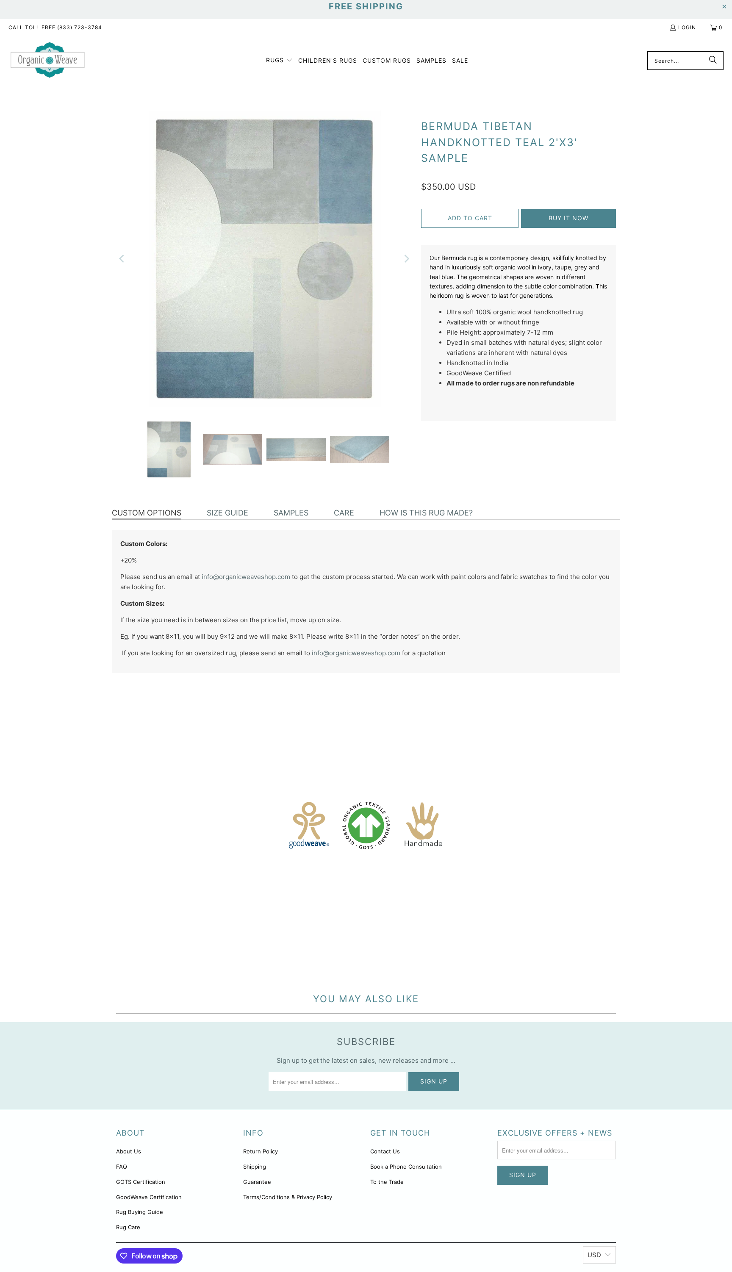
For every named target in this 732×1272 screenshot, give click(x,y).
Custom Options (146, 512)
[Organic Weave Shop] (47, 60)
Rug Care (128, 1227)
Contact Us (385, 1151)
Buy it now (568, 218)
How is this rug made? (426, 512)
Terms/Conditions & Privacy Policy (287, 1197)
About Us (128, 1151)
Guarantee (257, 1181)
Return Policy (260, 1151)
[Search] (713, 60)
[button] (279, 60)
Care (344, 512)
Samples (291, 512)
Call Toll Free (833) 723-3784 (55, 27)
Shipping (254, 1166)
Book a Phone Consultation (406, 1166)
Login (687, 27)
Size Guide (227, 512)
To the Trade (387, 1181)
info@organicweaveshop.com (246, 577)
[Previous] (122, 259)
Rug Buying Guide (139, 1211)
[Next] (406, 259)
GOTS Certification (140, 1181)
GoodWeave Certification (149, 1197)
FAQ (121, 1166)
